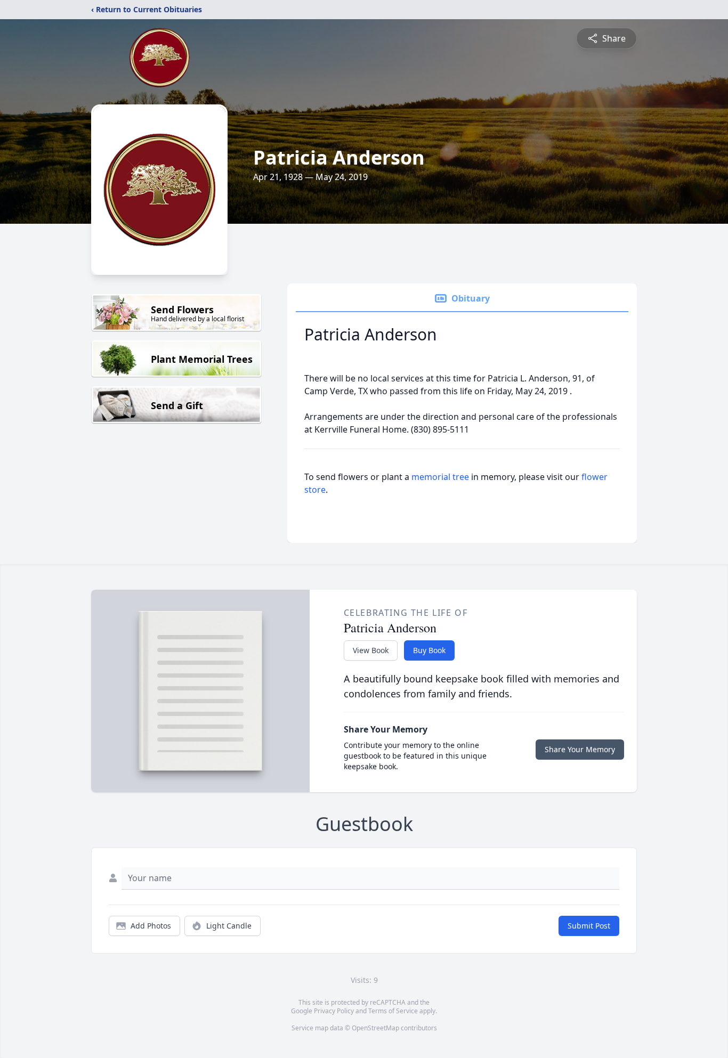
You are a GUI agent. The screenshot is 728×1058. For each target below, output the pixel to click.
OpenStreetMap (375, 1027)
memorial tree (440, 477)
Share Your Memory (580, 749)
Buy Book (429, 650)
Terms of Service (393, 1010)
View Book (371, 650)
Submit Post (589, 926)
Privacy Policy (334, 1010)
